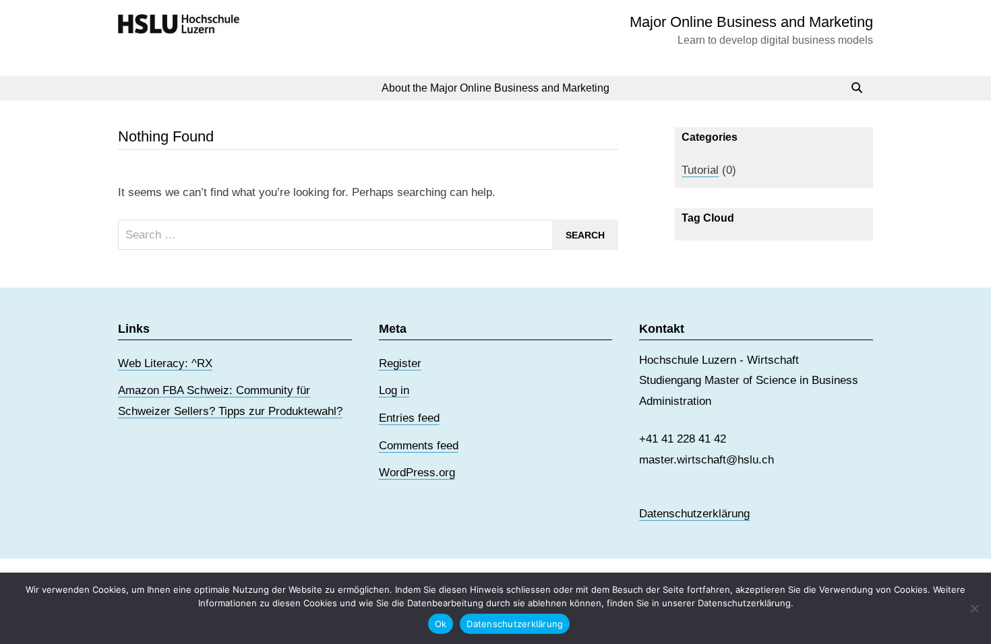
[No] (974, 608)
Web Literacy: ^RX (165, 363)
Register (400, 363)
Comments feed (418, 445)
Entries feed (409, 418)
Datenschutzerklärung (694, 513)
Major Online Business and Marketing (751, 21)
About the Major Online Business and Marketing (495, 88)
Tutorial (700, 170)
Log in (394, 390)
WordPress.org (417, 472)
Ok (441, 623)
